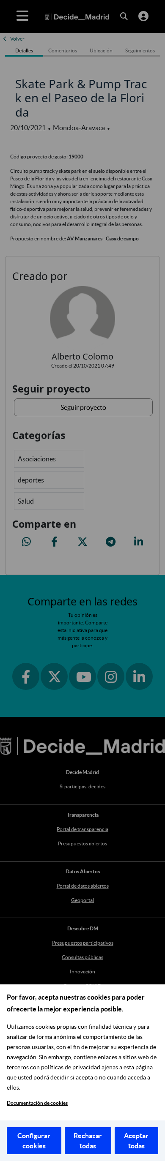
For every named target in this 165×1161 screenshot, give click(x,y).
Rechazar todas (88, 1141)
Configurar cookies (33, 1141)
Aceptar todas (136, 1141)
